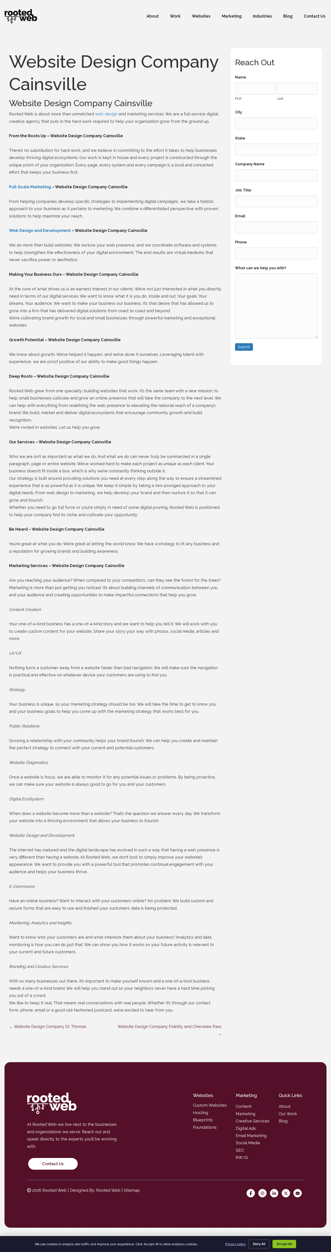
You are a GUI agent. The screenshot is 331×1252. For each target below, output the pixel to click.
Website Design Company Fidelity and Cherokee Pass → (170, 1030)
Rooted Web (108, 1190)
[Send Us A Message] (298, 1193)
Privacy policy (235, 1244)
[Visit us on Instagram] (263, 1193)
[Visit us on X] (287, 1193)
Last (280, 98)
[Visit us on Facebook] (252, 1193)
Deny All (259, 1244)
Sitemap (132, 1190)
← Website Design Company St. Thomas (47, 1026)
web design (106, 114)
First (238, 98)
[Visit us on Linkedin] (275, 1193)
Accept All (284, 1244)
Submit (244, 347)
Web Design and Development (40, 230)
